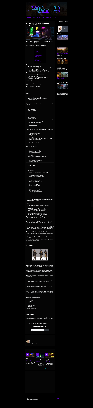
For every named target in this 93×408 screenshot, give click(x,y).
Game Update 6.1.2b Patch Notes (32, 76)
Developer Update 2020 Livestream (32, 78)
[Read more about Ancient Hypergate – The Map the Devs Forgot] (40, 355)
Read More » (37, 367)
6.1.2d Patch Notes (47, 205)
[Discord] (58, 398)
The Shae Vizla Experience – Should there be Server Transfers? (49, 360)
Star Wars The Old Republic (30, 359)
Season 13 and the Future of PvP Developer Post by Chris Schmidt (36, 74)
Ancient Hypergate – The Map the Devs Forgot (40, 359)
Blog (26, 359)
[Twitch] (56, 398)
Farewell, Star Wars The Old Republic (30, 358)
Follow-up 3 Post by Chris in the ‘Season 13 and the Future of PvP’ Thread (36, 77)
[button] (35, 17)
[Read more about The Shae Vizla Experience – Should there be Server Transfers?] (49, 355)
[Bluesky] (57, 398)
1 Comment (35, 26)
